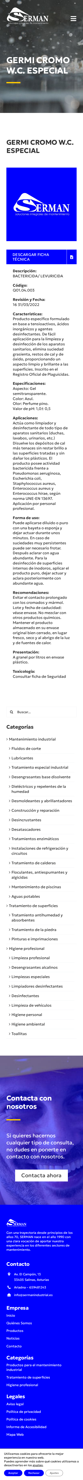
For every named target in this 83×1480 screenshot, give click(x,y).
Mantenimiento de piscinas (36, 886)
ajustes (38, 1465)
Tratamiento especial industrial (39, 767)
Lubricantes (22, 758)
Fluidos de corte (26, 748)
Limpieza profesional (30, 957)
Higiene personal (26, 1014)
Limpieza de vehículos (31, 1005)
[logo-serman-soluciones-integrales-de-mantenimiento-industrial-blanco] (27, 8)
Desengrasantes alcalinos (34, 967)
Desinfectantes (25, 995)
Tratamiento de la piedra (33, 929)
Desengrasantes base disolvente (40, 776)
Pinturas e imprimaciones (34, 939)
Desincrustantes (26, 819)
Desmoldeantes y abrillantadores (41, 800)
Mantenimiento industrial (32, 739)
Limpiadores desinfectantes (37, 986)
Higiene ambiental (28, 1024)
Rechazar (34, 1472)
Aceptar (13, 1472)
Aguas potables (25, 896)
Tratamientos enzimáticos (35, 838)
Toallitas (19, 1033)
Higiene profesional (26, 948)
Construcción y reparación (35, 810)
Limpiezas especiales (30, 976)
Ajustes (54, 1472)
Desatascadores (26, 829)
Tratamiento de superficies (33, 905)
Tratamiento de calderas (33, 862)
